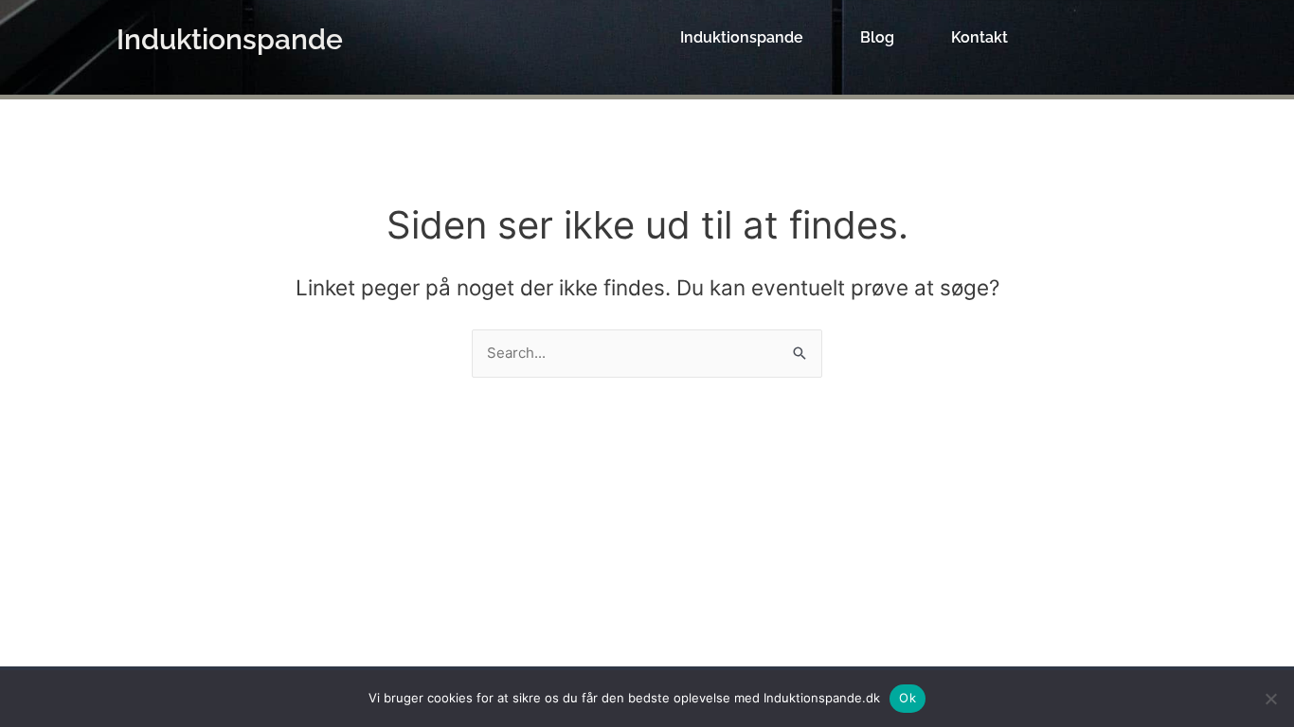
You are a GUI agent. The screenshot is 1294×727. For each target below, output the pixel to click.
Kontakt (979, 37)
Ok (907, 697)
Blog (877, 37)
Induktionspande (230, 39)
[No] (1270, 698)
